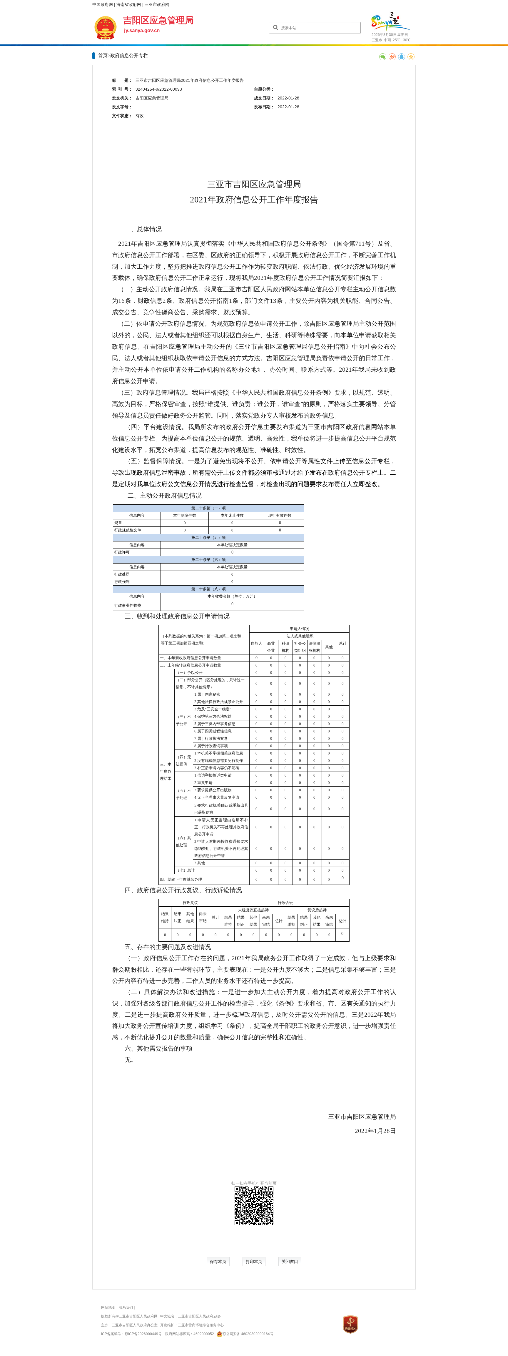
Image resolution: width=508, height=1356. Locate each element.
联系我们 (126, 1307)
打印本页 (254, 1261)
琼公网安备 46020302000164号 (248, 1334)
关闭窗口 (290, 1261)
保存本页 (218, 1261)
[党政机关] (350, 1324)
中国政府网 (102, 4)
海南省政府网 (128, 4)
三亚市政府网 (157, 4)
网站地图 (108, 1307)
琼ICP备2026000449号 (143, 1334)
